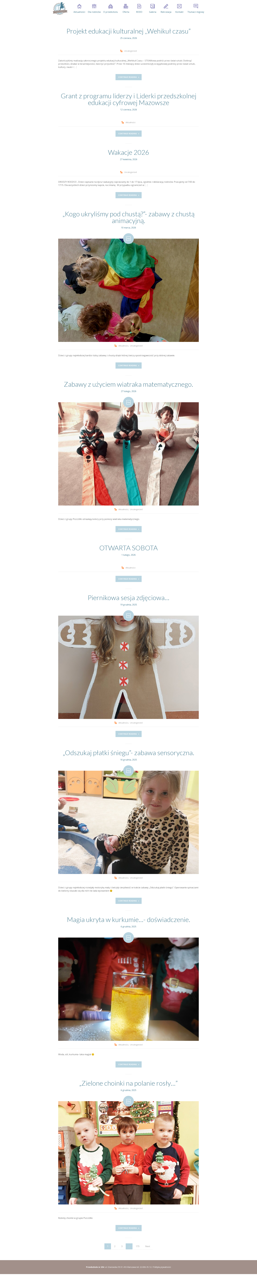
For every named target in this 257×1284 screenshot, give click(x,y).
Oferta (126, 11)
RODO (139, 11)
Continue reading (127, 77)
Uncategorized (130, 51)
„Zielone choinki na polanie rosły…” (128, 1083)
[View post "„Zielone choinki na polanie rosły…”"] (128, 1152)
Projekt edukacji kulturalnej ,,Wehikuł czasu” (128, 31)
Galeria (152, 11)
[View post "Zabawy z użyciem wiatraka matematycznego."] (128, 454)
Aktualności (79, 11)
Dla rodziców (94, 11)
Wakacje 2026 (128, 152)
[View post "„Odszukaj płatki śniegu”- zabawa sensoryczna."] (128, 822)
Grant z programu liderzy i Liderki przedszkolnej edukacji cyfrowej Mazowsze (128, 99)
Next (147, 1246)
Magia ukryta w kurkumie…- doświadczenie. (128, 919)
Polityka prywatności (162, 1267)
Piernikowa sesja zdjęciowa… (128, 598)
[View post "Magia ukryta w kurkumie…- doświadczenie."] (128, 989)
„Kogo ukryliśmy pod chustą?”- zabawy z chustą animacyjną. (128, 217)
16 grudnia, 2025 (128, 759)
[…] (75, 67)
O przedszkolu (110, 11)
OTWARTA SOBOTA (128, 548)
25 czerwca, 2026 (128, 38)
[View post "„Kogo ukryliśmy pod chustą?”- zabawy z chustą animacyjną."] (128, 290)
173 (137, 1246)
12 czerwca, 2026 (128, 109)
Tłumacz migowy (195, 11)
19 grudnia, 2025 (128, 604)
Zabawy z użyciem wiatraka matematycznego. (128, 384)
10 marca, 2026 (128, 227)
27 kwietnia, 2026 (128, 159)
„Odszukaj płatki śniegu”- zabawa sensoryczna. (128, 753)
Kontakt (179, 11)
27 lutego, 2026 (128, 391)
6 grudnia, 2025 (128, 926)
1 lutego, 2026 (128, 554)
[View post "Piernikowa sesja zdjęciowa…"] (128, 667)
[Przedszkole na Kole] (60, 8)
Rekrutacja (166, 11)
